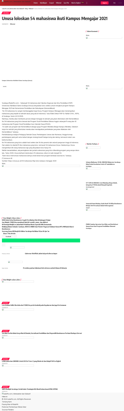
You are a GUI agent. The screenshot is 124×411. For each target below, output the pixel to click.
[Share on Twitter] (9, 90)
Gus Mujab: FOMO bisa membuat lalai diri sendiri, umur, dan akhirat (25, 222)
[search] (111, 3)
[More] (14, 99)
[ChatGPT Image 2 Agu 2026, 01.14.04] (104, 61)
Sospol (88, 207)
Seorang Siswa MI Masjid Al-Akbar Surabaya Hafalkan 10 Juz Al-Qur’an (25, 231)
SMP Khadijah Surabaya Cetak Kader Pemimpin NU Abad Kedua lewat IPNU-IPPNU (30, 389)
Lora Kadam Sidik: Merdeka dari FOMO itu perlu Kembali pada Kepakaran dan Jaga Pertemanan (34, 305)
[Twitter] (9, 396)
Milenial (6, 13)
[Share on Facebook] (4, 90)
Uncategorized (90, 187)
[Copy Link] (4, 99)
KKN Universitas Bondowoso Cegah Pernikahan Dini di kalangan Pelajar (26, 220)
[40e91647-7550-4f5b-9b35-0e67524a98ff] (104, 113)
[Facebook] (8, 396)
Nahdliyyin (89, 166)
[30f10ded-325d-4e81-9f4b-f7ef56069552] (41, 190)
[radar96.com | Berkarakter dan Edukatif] (16, 3)
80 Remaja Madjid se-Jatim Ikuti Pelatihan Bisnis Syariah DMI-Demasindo (27, 224)
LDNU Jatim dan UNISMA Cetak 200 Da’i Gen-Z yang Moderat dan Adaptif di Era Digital (31, 361)
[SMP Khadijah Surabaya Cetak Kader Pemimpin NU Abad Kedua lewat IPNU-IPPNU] (18, 375)
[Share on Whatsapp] (4, 94)
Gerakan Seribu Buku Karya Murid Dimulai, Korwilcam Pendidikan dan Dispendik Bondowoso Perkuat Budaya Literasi (42, 333)
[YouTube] (10, 396)
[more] (86, 3)
